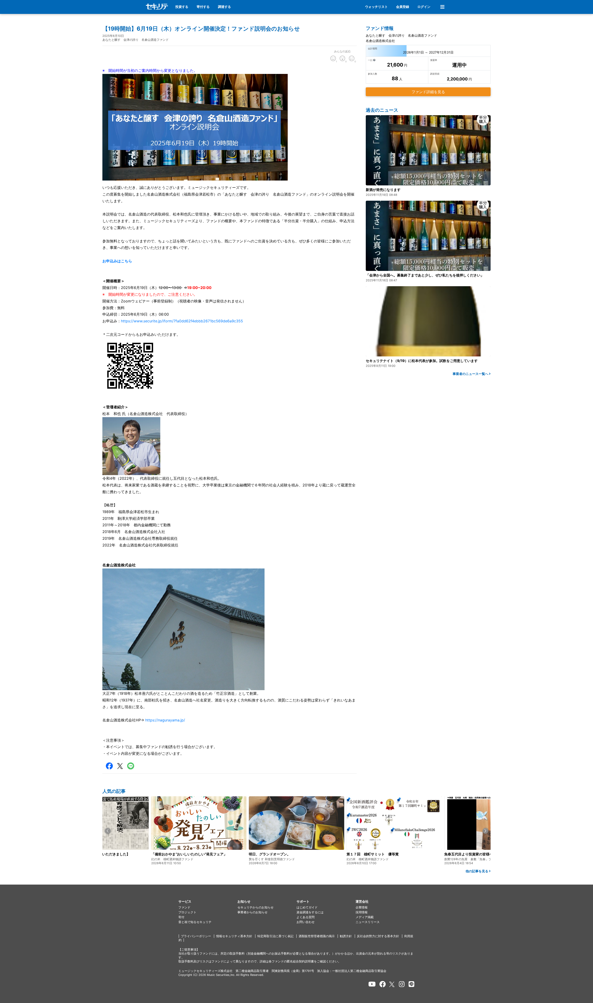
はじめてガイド (307, 907)
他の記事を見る (477, 871)
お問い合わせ (305, 922)
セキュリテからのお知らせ (255, 907)
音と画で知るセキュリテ (194, 922)
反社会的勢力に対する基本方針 (378, 936)
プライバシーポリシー (196, 936)
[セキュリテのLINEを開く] (411, 984)
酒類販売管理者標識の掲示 (317, 936)
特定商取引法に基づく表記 (275, 936)
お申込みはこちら (117, 261)
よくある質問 (305, 917)
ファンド (184, 907)
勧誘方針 (346, 936)
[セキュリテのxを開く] (392, 984)
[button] (107, 831)
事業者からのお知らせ (252, 912)
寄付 (181, 917)
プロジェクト (187, 912)
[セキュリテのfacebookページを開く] (382, 984)
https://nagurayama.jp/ (165, 720)
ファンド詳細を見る (428, 91)
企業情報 (362, 907)
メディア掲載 (365, 917)
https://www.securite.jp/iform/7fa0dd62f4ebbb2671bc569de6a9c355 (182, 321)
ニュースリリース (368, 922)
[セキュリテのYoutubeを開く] (372, 984)
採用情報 (362, 912)
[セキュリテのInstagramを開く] (402, 984)
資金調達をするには (310, 912)
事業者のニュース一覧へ (471, 374)
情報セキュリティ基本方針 (234, 936)
